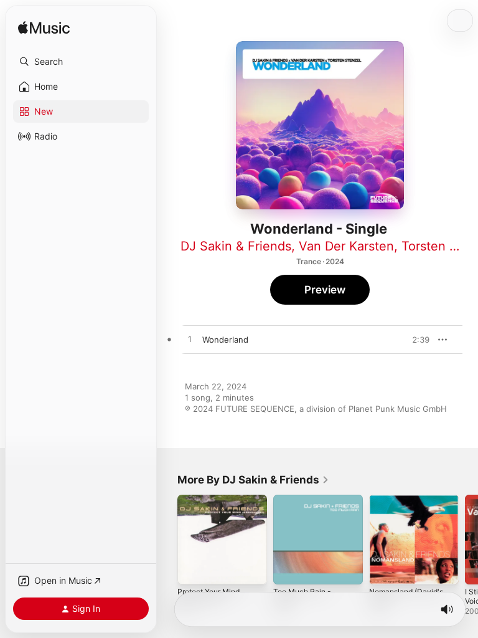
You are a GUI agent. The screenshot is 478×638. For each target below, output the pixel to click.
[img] (44, 28)
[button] (81, 61)
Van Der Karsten (346, 246)
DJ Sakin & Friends (235, 246)
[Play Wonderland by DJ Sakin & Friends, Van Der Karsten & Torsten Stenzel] (189, 339)
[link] (253, 480)
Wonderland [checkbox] (225, 340)
